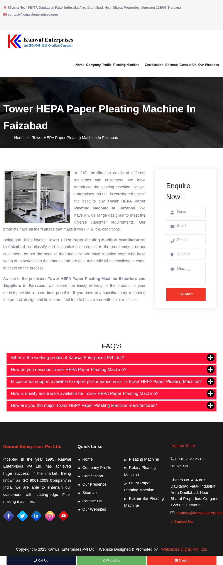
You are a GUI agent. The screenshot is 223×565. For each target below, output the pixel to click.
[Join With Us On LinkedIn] (36, 515)
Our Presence (94, 484)
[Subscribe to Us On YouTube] (63, 515)
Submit (186, 294)
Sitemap (171, 65)
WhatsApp (112, 560)
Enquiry (183, 560)
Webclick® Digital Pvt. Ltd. (184, 549)
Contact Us (187, 65)
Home (79, 65)
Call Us (42, 560)
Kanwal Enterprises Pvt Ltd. (32, 446)
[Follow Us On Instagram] (49, 515)
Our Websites (208, 65)
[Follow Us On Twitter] (22, 515)
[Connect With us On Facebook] (8, 515)
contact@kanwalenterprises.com (33, 14)
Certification (154, 65)
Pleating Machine (126, 65)
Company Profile (99, 65)
